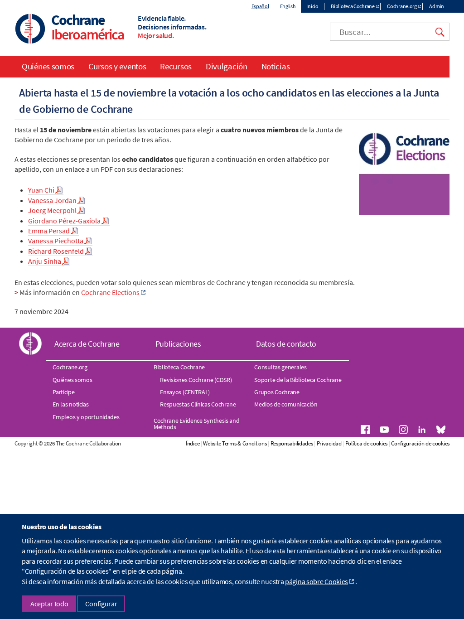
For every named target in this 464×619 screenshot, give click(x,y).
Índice (192, 443)
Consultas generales (280, 367)
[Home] (30, 30)
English (288, 6)
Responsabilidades (292, 443)
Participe (63, 392)
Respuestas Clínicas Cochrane (198, 404)
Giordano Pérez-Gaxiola (64, 220)
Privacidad (329, 443)
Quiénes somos (48, 66)
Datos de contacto (286, 344)
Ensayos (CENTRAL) (185, 392)
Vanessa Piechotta (55, 240)
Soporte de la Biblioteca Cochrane (297, 380)
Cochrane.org (401, 6)
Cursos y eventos (117, 66)
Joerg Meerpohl (52, 210)
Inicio (312, 6)
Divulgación (226, 66)
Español (260, 6)
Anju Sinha (44, 261)
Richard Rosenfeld (56, 251)
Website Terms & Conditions (234, 443)
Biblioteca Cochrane (352, 6)
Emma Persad (49, 230)
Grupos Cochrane (277, 392)
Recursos (176, 66)
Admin (436, 6)
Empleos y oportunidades (86, 417)
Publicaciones (178, 344)
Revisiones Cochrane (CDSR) (196, 380)
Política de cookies (366, 443)
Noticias (275, 66)
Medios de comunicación (285, 404)
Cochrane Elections (110, 292)
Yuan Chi (41, 189)
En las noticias (71, 404)
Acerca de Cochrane (87, 344)
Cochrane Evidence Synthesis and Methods (197, 423)
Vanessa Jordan (52, 200)
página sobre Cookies (316, 581)
